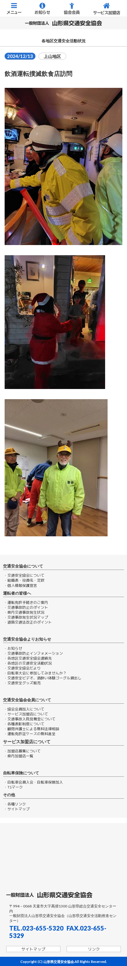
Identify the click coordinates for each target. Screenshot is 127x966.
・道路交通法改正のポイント (28, 622)
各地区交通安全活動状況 (64, 41)
